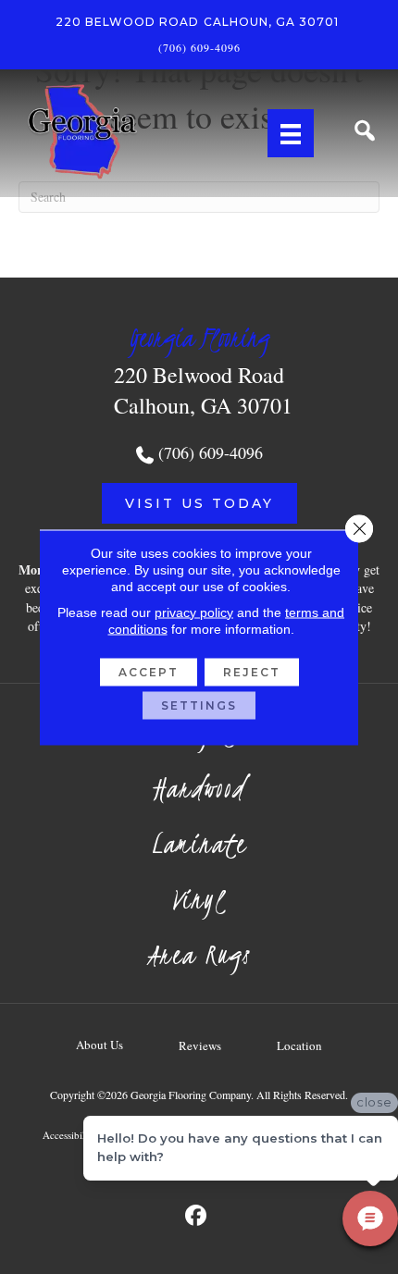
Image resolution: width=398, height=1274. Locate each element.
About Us (99, 1044)
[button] (199, 503)
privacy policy (194, 611)
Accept (148, 671)
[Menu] (290, 133)
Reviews (200, 1045)
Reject (251, 671)
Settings (199, 704)
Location (299, 1045)
